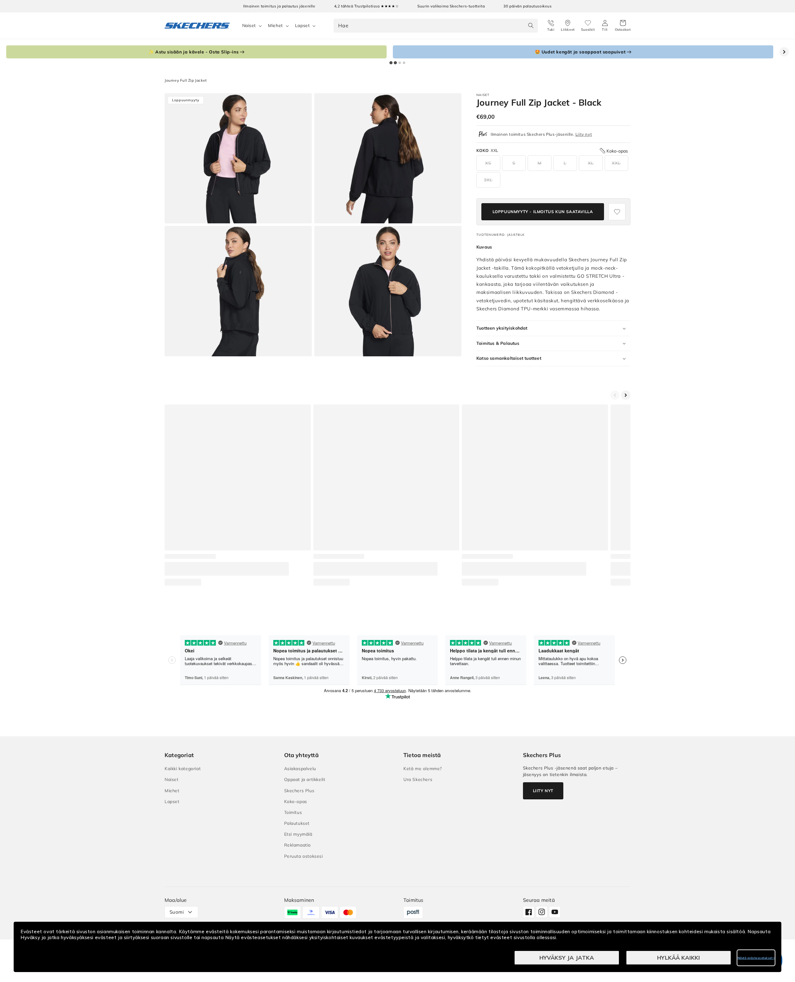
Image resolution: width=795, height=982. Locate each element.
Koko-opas (295, 801)
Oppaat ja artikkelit (304, 779)
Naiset (249, 25)
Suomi (177, 912)
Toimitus (293, 812)
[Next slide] (784, 52)
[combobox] (436, 26)
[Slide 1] (391, 62)
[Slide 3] (399, 63)
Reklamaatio (297, 845)
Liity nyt (583, 134)
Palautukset (297, 823)
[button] (623, 26)
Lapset (302, 25)
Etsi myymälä (298, 834)
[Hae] (531, 25)
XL (591, 163)
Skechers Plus (299, 790)
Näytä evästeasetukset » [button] (756, 958)
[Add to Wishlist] (616, 211)
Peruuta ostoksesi (303, 856)
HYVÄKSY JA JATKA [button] (566, 957)
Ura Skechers (417, 779)
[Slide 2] (395, 62)
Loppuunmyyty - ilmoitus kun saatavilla (543, 211)
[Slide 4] (404, 63)
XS (488, 163)
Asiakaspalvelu (300, 768)
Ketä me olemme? (422, 768)
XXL (616, 163)
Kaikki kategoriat (183, 768)
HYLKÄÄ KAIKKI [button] (678, 957)
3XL (488, 180)
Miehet (275, 25)
